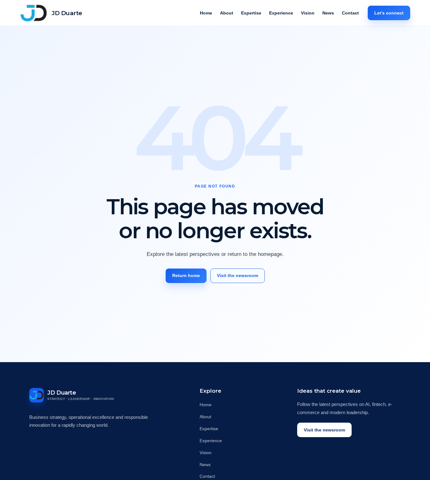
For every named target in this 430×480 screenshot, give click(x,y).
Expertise (251, 12)
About (226, 12)
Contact (350, 12)
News (328, 12)
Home (206, 12)
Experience (281, 12)
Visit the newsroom (237, 275)
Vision (307, 12)
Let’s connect (389, 12)
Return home (186, 275)
